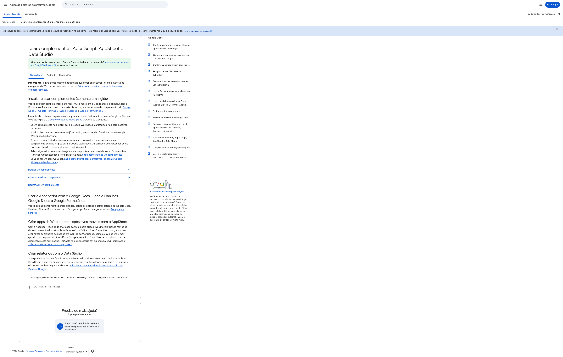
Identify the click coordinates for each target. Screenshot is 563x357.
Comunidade (30, 14)
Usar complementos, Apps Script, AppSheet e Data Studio (170, 139)
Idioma (71, 347)
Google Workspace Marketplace (65, 119)
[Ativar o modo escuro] (92, 351)
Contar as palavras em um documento (171, 65)
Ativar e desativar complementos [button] (45, 177)
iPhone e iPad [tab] (65, 75)
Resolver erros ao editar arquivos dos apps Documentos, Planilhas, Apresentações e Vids (171, 127)
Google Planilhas (47, 110)
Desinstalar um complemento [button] (43, 185)
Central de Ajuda (12, 14)
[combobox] (119, 4)
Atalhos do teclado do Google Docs (170, 117)
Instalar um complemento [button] (41, 169)
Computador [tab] (36, 75)
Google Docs (155, 37)
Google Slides (67, 110)
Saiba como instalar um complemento (102, 154)
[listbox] (77, 351)
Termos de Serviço (54, 351)
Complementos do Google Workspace (171, 147)
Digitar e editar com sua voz (166, 111)
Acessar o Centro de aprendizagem (167, 191)
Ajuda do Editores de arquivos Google (32, 4)
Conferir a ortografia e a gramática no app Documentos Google (171, 47)
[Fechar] (557, 29)
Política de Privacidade (35, 351)
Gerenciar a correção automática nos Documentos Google (171, 57)
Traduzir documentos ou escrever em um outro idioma (171, 83)
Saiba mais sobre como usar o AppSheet (50, 244)
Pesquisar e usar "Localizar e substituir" (167, 73)
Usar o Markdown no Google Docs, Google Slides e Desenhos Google (170, 103)
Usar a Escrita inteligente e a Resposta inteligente (171, 93)
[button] (5, 4)
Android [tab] (51, 75)
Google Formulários (90, 110)
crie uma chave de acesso (197, 31)
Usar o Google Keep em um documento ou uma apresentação (169, 156)
